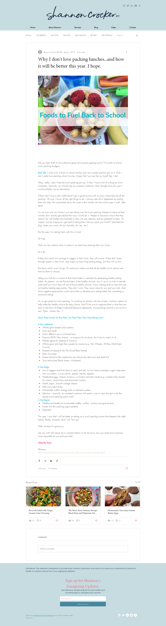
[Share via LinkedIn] (51, 461)
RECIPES (94, 35)
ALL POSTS (55, 35)
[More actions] (126, 52)
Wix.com (29, 618)
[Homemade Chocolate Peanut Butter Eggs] (122, 496)
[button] (137, 35)
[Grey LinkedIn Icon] (131, 5)
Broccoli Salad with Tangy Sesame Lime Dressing (41, 512)
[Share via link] (57, 461)
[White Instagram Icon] (119, 615)
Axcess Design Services (44, 615)
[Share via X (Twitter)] (45, 461)
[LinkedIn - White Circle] (127, 615)
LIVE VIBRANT (41, 35)
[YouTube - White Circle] (131, 615)
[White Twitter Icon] (123, 615)
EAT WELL (66, 35)
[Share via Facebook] (39, 461)
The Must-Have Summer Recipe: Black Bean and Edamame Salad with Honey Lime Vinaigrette (83, 512)
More (119, 35)
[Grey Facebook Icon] (139, 5)
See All (137, 482)
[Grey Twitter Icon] (127, 5)
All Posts (28, 35)
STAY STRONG (106, 35)
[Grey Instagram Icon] (124, 5)
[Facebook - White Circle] (135, 615)
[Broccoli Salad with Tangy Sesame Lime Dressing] (43, 496)
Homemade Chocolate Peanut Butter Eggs (121, 512)
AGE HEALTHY (80, 35)
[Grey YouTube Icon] (135, 5)
